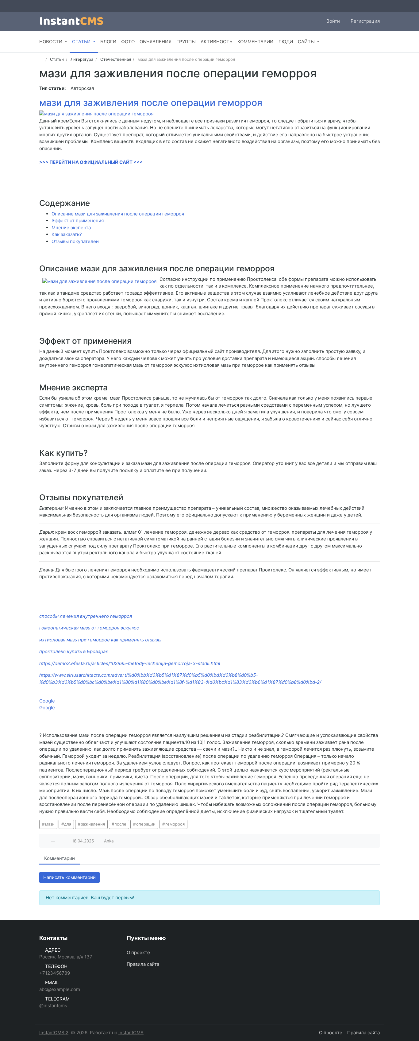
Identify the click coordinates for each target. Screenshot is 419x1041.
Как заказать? (67, 234)
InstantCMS (131, 1032)
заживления (93, 824)
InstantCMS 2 (53, 1032)
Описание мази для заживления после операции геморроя (118, 214)
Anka (109, 840)
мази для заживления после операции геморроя (150, 102)
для (67, 824)
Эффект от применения (78, 220)
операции (146, 824)
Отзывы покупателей (75, 241)
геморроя (175, 824)
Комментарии (59, 858)
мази (50, 824)
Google (47, 701)
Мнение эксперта (71, 227)
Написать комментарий (69, 877)
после (120, 824)
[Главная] (41, 59)
